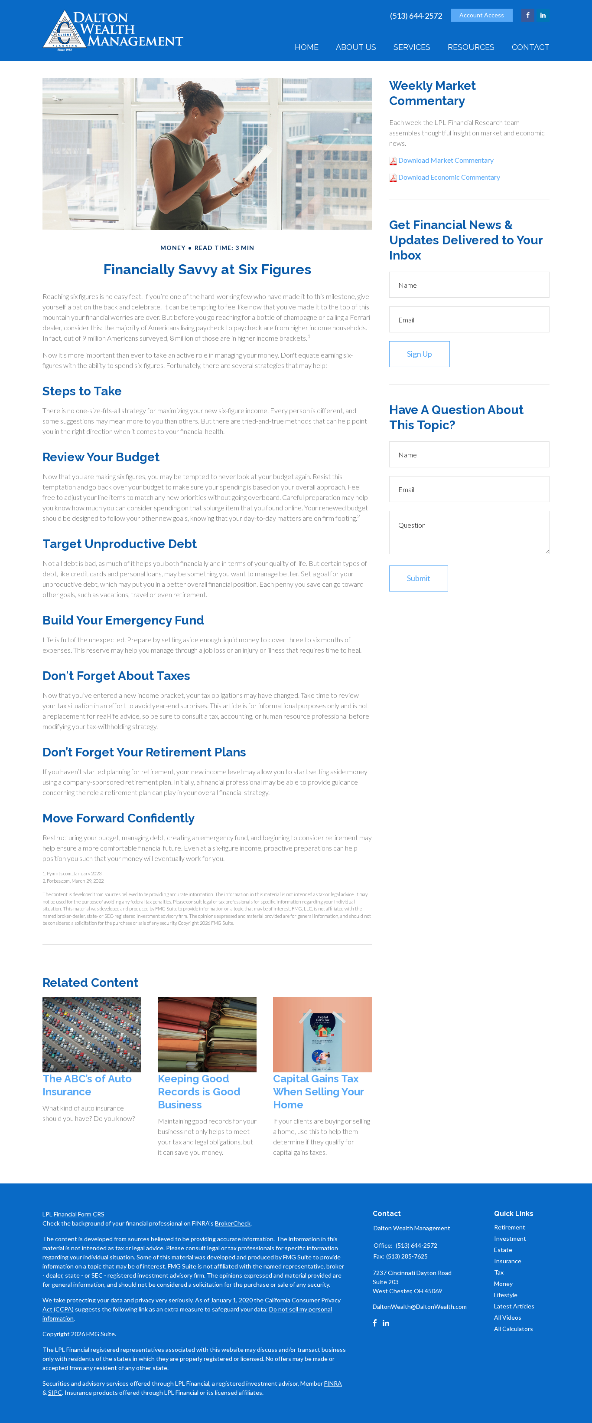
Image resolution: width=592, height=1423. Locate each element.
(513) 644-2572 (416, 15)
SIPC (55, 1392)
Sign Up (419, 353)
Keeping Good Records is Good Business (199, 1091)
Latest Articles (514, 1306)
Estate (503, 1249)
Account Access (481, 15)
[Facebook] (375, 1323)
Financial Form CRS (79, 1214)
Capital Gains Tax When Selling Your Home (318, 1091)
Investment (510, 1238)
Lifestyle (505, 1294)
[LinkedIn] (386, 1323)
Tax (499, 1272)
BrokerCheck (232, 1223)
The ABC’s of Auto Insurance (87, 1085)
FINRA (333, 1383)
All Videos (507, 1317)
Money (503, 1283)
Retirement (509, 1227)
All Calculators (513, 1328)
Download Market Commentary (445, 160)
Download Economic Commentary (448, 177)
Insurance (507, 1261)
